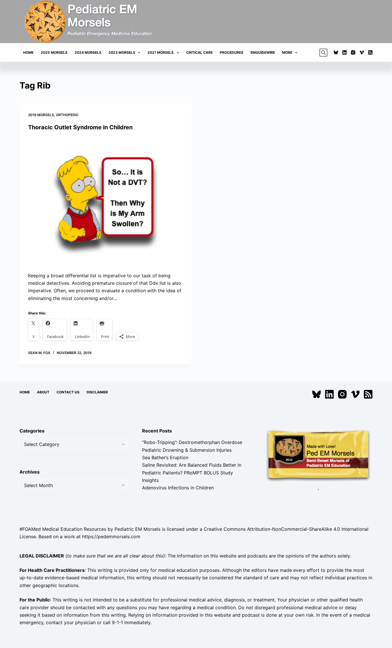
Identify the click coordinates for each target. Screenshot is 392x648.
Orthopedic (67, 115)
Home (28, 52)
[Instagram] (353, 52)
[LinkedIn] (344, 52)
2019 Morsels (41, 115)
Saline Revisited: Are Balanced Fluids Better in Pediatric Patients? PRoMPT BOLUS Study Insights (191, 472)
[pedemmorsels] (318, 455)
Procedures (231, 52)
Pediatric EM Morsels (137, 529)
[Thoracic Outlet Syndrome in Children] (106, 201)
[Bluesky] (336, 52)
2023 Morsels (121, 52)
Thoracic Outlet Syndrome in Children (80, 127)
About (43, 392)
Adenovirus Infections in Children (178, 488)
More (287, 52)
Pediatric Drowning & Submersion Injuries (187, 450)
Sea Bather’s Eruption (165, 457)
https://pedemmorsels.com (111, 536)
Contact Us (68, 392)
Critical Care (199, 52)
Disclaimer (97, 392)
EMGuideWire (263, 52)
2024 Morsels (88, 52)
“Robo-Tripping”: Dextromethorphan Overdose (192, 442)
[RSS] (370, 52)
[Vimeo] (362, 52)
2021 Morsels (161, 52)
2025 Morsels (54, 52)
